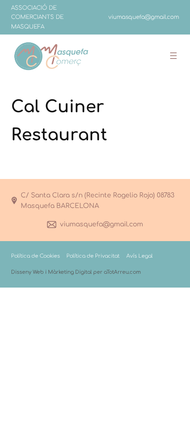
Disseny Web (27, 272)
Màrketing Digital (70, 272)
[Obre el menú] (173, 55)
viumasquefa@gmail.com (101, 224)
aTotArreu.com (122, 272)
